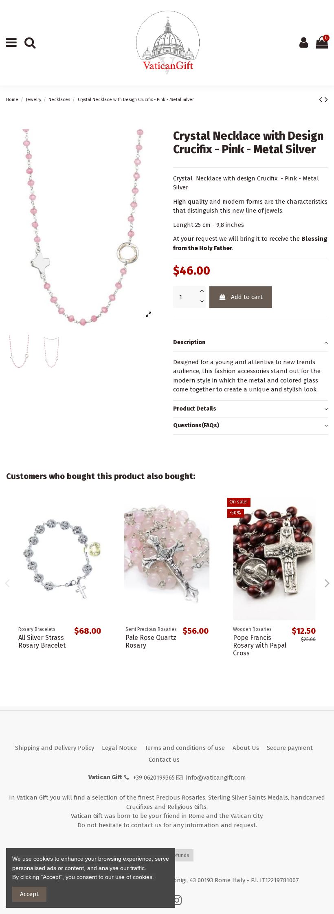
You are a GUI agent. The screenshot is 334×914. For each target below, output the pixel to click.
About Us (246, 747)
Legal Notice (119, 747)
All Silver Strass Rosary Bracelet (42, 641)
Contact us (164, 759)
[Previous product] (322, 99)
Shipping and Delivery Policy (54, 747)
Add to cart (247, 297)
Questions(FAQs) (196, 425)
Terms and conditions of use (185, 747)
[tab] (250, 343)
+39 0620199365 (154, 777)
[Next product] (326, 99)
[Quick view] (100, 510)
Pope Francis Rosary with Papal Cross (259, 645)
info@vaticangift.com (216, 777)
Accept (29, 894)
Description (189, 342)
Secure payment (290, 747)
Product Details (194, 408)
